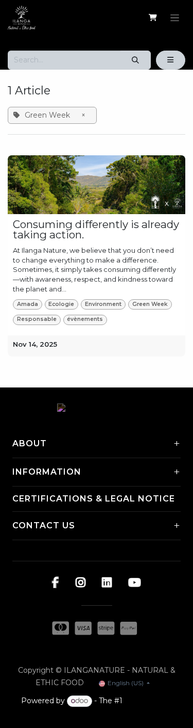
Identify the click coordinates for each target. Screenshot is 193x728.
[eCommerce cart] (152, 17)
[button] (170, 60)
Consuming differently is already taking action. (96, 229)
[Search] (135, 60)
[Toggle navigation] (174, 17)
